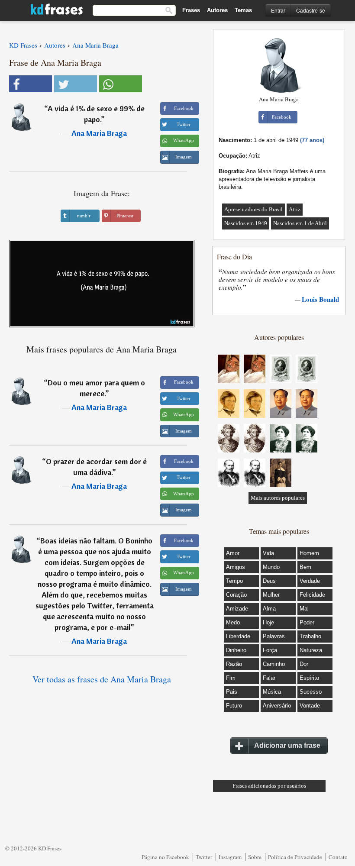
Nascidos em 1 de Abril (300, 223)
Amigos (235, 567)
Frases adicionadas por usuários (269, 785)
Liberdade (238, 636)
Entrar (278, 10)
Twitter (204, 857)
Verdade (310, 581)
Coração (236, 594)
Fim (231, 678)
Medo (233, 622)
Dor (304, 664)
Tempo (234, 581)
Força (270, 650)
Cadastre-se (310, 10)
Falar (269, 678)
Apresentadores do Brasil (253, 209)
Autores (217, 10)
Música (272, 691)
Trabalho (310, 636)
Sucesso (311, 691)
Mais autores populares (278, 497)
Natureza (311, 650)
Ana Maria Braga (99, 133)
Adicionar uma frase (287, 745)
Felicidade (312, 594)
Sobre (254, 857)
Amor (232, 553)
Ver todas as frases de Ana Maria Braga (101, 679)
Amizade (237, 608)
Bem (305, 567)
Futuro (234, 705)
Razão (234, 664)
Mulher (271, 594)
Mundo (271, 567)
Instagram (230, 857)
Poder (307, 622)
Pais (231, 691)
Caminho (274, 664)
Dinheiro (236, 650)
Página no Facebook (165, 857)
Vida (268, 553)
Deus (269, 581)
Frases (191, 10)
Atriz (294, 209)
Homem (309, 553)
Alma (269, 608)
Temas (243, 10)
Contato (338, 857)
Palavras (274, 636)
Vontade (310, 705)
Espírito (309, 678)
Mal (304, 608)
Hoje (268, 622)
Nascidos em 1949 (245, 223)
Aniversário (277, 705)
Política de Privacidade (295, 857)
